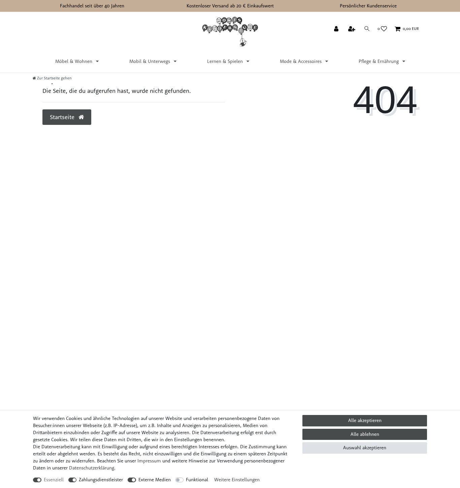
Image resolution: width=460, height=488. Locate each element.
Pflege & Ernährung (379, 61)
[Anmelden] (336, 29)
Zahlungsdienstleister (101, 480)
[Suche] (367, 29)
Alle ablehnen (365, 434)
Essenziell (54, 480)
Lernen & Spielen (225, 61)
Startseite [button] (63, 116)
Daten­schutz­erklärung (91, 468)
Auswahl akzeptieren (364, 448)
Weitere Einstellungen (237, 480)
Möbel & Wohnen (74, 61)
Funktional (197, 480)
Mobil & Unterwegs (150, 61)
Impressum (149, 461)
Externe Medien (154, 480)
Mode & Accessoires (301, 61)
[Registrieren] (352, 29)
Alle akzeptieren (365, 420)
